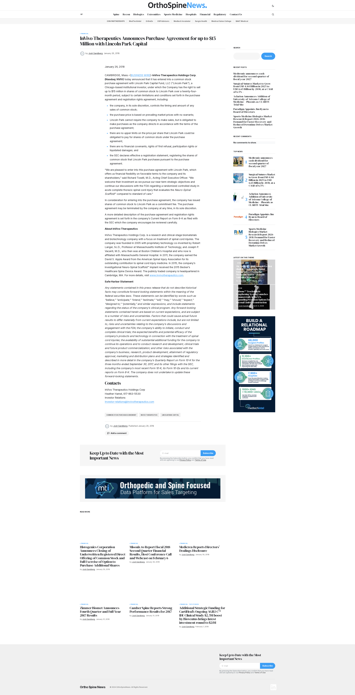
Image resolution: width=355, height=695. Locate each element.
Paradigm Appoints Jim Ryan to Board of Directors (251, 110)
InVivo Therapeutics (149, 415)
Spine (239, 263)
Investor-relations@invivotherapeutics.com (129, 401)
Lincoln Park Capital (170, 415)
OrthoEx (149, 21)
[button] (273, 5)
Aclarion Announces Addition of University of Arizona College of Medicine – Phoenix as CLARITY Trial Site (251, 100)
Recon (239, 288)
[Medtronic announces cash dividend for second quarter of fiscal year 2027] (238, 161)
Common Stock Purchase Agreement (121, 415)
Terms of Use (200, 460)
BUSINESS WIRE (140, 75)
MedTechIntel (135, 21)
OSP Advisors (163, 21)
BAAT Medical (242, 21)
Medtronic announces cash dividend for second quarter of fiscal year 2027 (251, 76)
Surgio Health (201, 21)
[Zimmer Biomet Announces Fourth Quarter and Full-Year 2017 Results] (103, 589)
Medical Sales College (221, 21)
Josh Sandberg (245, 306)
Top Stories (194, 604)
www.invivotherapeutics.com (166, 275)
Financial (85, 33)
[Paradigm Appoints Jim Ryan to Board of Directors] (238, 217)
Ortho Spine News (92, 687)
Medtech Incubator (182, 21)
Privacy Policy (185, 460)
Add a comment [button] (119, 433)
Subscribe (208, 453)
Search (236, 48)
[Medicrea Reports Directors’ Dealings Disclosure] (202, 528)
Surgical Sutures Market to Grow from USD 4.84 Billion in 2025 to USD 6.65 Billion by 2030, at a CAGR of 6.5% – (253, 87)
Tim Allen (242, 281)
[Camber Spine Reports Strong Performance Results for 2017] (153, 589)
